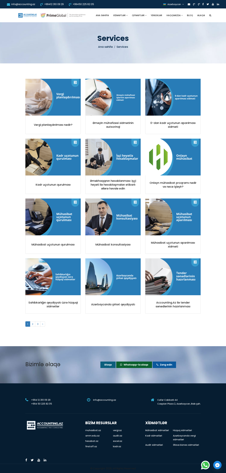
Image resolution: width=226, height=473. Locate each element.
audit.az (117, 435)
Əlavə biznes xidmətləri (186, 444)
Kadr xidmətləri (153, 435)
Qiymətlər (138, 15)
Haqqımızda (174, 15)
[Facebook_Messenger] (217, 465)
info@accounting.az (23, 4)
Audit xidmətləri (154, 444)
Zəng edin (165, 364)
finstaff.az (91, 446)
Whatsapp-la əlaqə (135, 364)
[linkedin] (218, 4)
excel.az (117, 441)
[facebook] (203, 4)
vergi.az (117, 430)
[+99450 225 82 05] (199, 4)
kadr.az (117, 446)
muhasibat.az (93, 430)
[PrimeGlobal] (62, 15)
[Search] (210, 15)
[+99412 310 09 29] (194, 4)
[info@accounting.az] (189, 4)
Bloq (190, 15)
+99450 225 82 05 (83, 4)
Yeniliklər (156, 15)
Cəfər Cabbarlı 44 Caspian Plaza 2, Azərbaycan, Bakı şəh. (179, 401)
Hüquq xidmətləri (182, 430)
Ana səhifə (102, 15)
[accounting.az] (27, 15)
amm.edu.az (92, 435)
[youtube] (213, 4)
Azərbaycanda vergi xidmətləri (184, 437)
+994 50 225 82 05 (41, 403)
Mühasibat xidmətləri (157, 430)
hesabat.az (91, 441)
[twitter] (208, 4)
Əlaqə (201, 15)
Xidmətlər (119, 15)
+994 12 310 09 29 (40, 399)
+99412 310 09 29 (54, 4)
